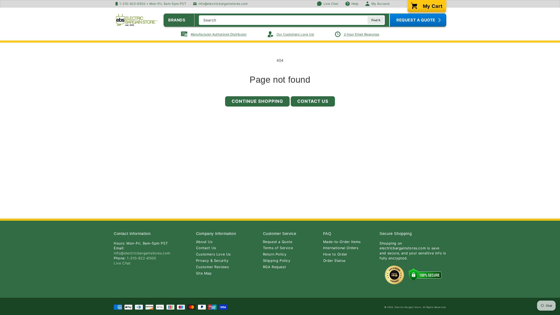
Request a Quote (277, 242)
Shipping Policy (276, 260)
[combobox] (292, 20)
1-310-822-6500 (141, 258)
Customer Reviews (212, 267)
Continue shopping (257, 101)
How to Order (335, 254)
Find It (375, 20)
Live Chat (122, 263)
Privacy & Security (212, 260)
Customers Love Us (213, 254)
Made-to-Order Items (342, 242)
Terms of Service (278, 248)
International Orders (341, 248)
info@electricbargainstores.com (142, 253)
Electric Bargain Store (408, 307)
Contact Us (312, 101)
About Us (204, 242)
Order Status (334, 260)
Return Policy (275, 254)
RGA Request (274, 267)
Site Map (204, 273)
